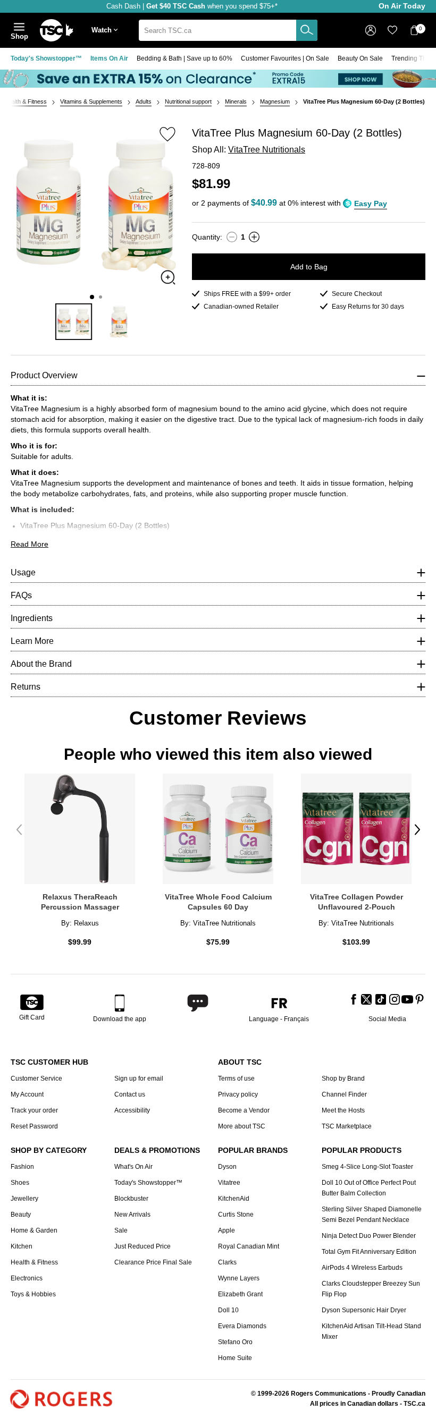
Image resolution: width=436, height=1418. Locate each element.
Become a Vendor (244, 1110)
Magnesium (275, 101)
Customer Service (36, 1078)
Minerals (236, 101)
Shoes (20, 1182)
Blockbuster (131, 1198)
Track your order (34, 1110)
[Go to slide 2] (100, 297)
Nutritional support (188, 101)
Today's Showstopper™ (46, 58)
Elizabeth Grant (240, 1294)
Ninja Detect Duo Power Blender (369, 1235)
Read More (29, 544)
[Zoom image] (168, 277)
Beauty (21, 1214)
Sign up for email (138, 1078)
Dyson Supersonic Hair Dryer (364, 1310)
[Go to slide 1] (92, 297)
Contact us (129, 1094)
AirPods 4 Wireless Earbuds (362, 1267)
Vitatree (229, 1182)
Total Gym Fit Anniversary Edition (369, 1251)
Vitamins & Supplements (91, 101)
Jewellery (24, 1198)
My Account (27, 1094)
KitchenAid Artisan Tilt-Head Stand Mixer (371, 1331)
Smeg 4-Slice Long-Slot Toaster (367, 1166)
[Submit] (306, 30)
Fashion (22, 1166)
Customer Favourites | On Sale (285, 58)
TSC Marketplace (347, 1126)
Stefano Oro (235, 1342)
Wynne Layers (238, 1278)
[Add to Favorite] (167, 133)
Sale (121, 1230)
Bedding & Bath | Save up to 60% (184, 58)
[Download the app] (119, 1003)
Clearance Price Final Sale (153, 1262)
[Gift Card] (32, 1003)
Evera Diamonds (242, 1326)
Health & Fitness (25, 101)
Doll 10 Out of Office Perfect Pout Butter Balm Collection (369, 1188)
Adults (144, 101)
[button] (106, 31)
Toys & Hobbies (33, 1294)
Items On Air (109, 58)
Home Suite (235, 1358)
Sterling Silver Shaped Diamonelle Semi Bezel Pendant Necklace (372, 1214)
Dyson (227, 1166)
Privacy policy (238, 1094)
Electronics (27, 1278)
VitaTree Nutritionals (266, 149)
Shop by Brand (343, 1078)
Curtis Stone (236, 1214)
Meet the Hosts (343, 1110)
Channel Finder (344, 1094)
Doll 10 (228, 1310)
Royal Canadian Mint (248, 1246)
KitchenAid (233, 1198)
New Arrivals (132, 1214)
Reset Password (34, 1126)
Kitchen (21, 1246)
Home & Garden (34, 1230)
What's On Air (133, 1166)
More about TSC (241, 1126)
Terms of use (236, 1078)
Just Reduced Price (142, 1246)
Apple (226, 1230)
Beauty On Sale (360, 58)
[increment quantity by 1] (254, 237)
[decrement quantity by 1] (232, 237)
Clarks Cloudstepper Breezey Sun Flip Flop (371, 1289)
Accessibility (132, 1110)
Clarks (227, 1262)
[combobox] (228, 30)
